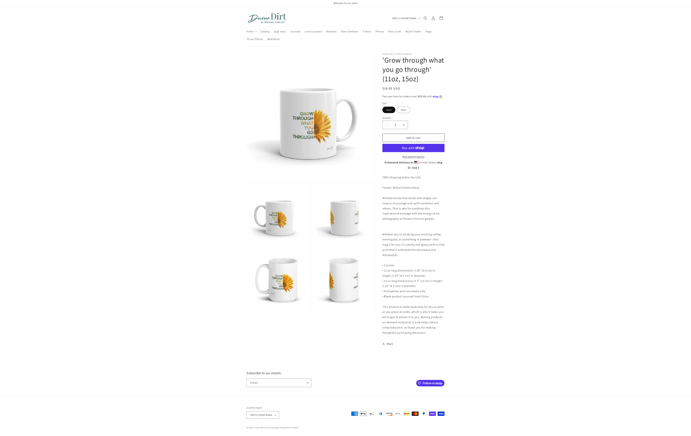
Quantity (386, 117)
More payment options (413, 156)
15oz (403, 109)
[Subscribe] (307, 383)
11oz (389, 109)
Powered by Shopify (289, 427)
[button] (251, 31)
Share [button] (390, 343)
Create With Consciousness (267, 427)
